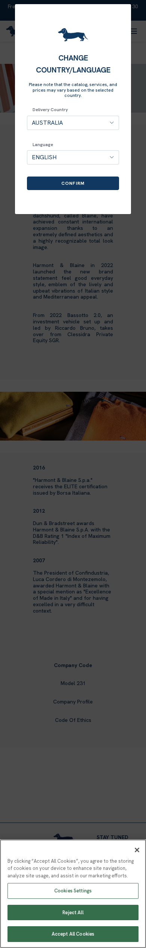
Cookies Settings (73, 891)
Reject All (73, 912)
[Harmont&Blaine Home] (73, 34)
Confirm (73, 183)
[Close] (137, 850)
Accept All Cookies (73, 934)
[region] (73, 893)
